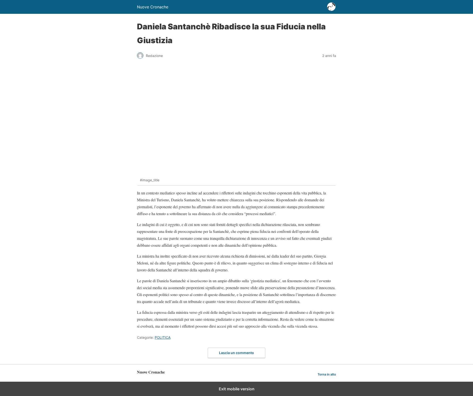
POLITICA (162, 337)
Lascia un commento (236, 353)
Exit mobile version (236, 388)
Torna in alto (327, 374)
